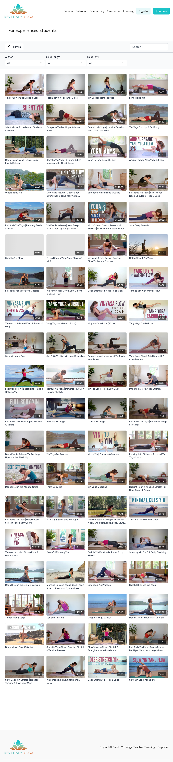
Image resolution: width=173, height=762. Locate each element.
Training (128, 11)
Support (163, 747)
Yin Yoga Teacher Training (138, 747)
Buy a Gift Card (109, 747)
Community (97, 11)
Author (9, 56)
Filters (17, 47)
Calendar (81, 11)
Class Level (93, 56)
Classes (112, 11)
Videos (69, 11)
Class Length (53, 56)
